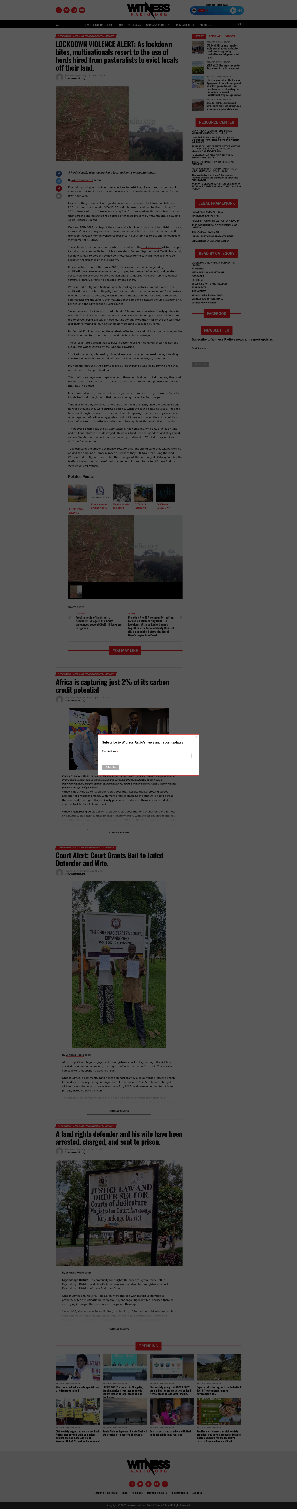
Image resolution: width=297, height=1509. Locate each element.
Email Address (110, 751)
